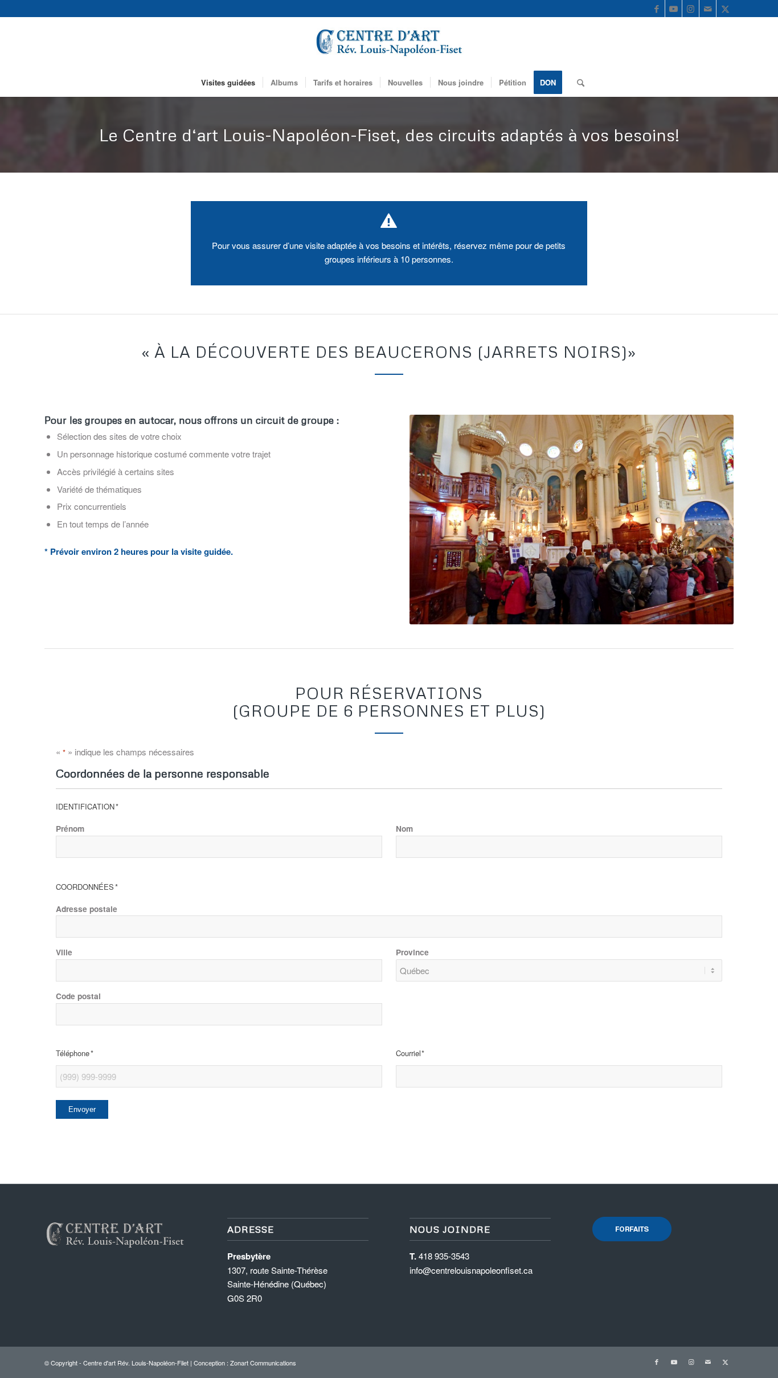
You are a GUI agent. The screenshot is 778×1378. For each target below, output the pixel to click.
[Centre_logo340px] (389, 42)
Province (412, 952)
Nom (404, 828)
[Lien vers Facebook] (656, 8)
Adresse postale (86, 908)
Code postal (78, 995)
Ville (64, 952)
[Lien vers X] (725, 8)
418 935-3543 (444, 1256)
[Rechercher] (577, 82)
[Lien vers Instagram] (690, 8)
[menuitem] (228, 82)
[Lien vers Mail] (707, 8)
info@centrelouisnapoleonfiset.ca (471, 1270)
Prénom (70, 828)
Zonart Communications (263, 1362)
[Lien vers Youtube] (673, 8)
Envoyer (82, 1109)
